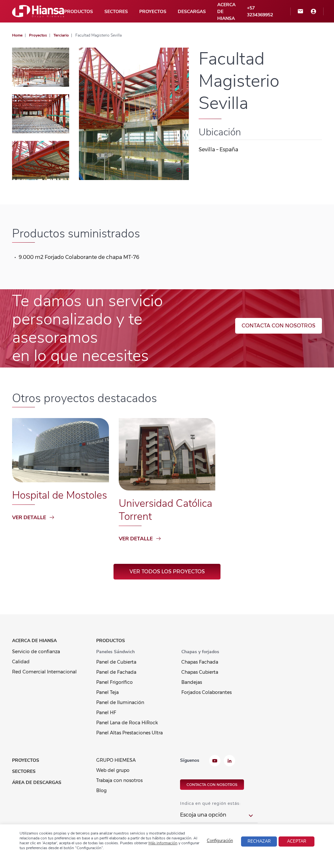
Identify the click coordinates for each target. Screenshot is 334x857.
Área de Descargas (36, 782)
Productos (78, 11)
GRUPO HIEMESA (116, 760)
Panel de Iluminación (120, 702)
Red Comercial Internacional (44, 672)
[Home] (38, 11)
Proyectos (152, 11)
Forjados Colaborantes (206, 692)
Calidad (21, 662)
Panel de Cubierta (116, 662)
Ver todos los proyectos (167, 571)
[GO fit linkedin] (229, 761)
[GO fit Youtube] (214, 761)
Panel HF (106, 712)
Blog (101, 790)
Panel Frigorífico (114, 682)
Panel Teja (107, 692)
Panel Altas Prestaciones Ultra (129, 733)
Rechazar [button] (259, 841)
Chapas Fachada (199, 662)
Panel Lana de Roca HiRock (127, 723)
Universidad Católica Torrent (165, 509)
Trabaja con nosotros (119, 780)
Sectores (116, 11)
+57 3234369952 (260, 11)
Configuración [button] (220, 840)
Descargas (192, 11)
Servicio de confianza (36, 651)
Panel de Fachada (116, 672)
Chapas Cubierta (199, 672)
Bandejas (191, 682)
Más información (162, 843)
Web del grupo (112, 770)
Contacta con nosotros (278, 326)
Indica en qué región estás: (210, 803)
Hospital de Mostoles (59, 495)
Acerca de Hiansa (226, 12)
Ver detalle (29, 517)
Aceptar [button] (296, 841)
